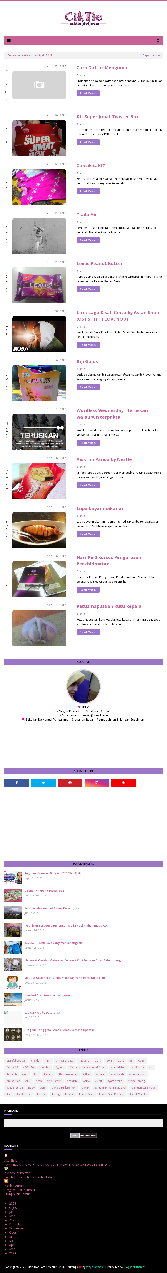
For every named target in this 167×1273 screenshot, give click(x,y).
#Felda (35, 1061)
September (17, 1228)
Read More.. (88, 93)
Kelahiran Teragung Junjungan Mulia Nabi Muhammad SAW (65, 925)
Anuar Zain (13, 1081)
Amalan (100, 1074)
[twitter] (43, 783)
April (12, 1245)
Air (151, 1067)
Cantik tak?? (91, 165)
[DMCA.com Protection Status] (83, 1137)
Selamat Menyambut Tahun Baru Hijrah (51, 908)
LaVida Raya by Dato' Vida (42, 1012)
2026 (13, 1203)
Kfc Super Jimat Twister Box (108, 116)
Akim (25, 1074)
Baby (31, 1088)
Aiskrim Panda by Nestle (104, 459)
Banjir (85, 1088)
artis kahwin (54, 1081)
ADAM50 (28, 1067)
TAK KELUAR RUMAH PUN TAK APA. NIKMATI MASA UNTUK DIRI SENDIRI (57, 1164)
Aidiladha (138, 1067)
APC (27, 1081)
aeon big (44, 1067)
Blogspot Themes (134, 1267)
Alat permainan (67, 1074)
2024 (13, 1253)
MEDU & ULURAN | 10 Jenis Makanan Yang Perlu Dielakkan (64, 978)
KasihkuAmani (14, 1186)
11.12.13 (84, 1061)
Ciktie (81, 75)
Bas (9, 1094)
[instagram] (97, 783)
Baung (56, 1094)
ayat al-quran (15, 1088)
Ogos (13, 1208)
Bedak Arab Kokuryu (111, 1094)
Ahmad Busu (119, 1067)
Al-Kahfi (48, 1074)
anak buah (117, 1074)
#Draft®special (16, 1061)
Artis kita (72, 1081)
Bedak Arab (86, 1094)
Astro (86, 1081)
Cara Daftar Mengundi (102, 68)
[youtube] (123, 783)
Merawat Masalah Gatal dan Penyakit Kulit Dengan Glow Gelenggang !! (73, 960)
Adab (141, 1061)
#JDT (48, 1061)
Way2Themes (94, 1267)
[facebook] (16, 783)
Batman (41, 1094)
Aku (36, 1074)
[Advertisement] (83, 823)
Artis (39, 1081)
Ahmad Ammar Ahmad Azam (87, 1067)
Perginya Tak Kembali (19, 1190)
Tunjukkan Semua (18, 1194)
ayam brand (114, 1081)
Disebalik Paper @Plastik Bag (44, 891)
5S (131, 1061)
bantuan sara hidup (144, 1088)
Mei (12, 1241)
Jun (11, 1212)
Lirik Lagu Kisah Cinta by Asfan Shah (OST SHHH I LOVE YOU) (118, 315)
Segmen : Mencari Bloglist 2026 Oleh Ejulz (53, 873)
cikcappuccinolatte (17, 1173)
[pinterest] (70, 783)
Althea (87, 1074)
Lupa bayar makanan (101, 508)
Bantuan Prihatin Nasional (110, 1088)
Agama (59, 1067)
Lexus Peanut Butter (100, 263)
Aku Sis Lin (11, 1160)
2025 (13, 1220)
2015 (110, 1061)
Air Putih (12, 1074)
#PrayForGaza (65, 1061)
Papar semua (151, 55)
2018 (121, 1061)
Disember (16, 1224)
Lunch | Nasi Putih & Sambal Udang (29, 1177)
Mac (12, 1216)
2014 (98, 1061)
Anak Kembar (137, 1074)
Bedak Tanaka (138, 1094)
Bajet (43, 1088)
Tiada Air (87, 214)
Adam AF (12, 1067)
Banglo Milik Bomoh (64, 1088)
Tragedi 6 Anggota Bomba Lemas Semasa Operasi (59, 1030)
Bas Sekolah (24, 1094)
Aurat (98, 1081)
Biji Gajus (87, 361)
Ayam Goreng (136, 1081)
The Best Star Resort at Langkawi (47, 995)
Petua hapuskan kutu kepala (109, 606)
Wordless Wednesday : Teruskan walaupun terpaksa (112, 413)
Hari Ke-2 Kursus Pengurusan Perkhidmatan (109, 560)
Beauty (69, 1094)
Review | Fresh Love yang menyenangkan (53, 943)
